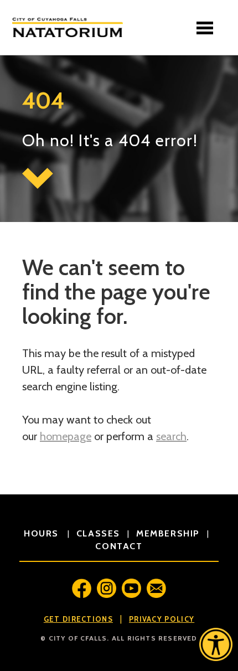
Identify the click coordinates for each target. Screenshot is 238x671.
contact (118, 546)
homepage (65, 436)
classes (98, 533)
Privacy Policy (161, 619)
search (171, 436)
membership (168, 533)
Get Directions (78, 619)
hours (43, 533)
